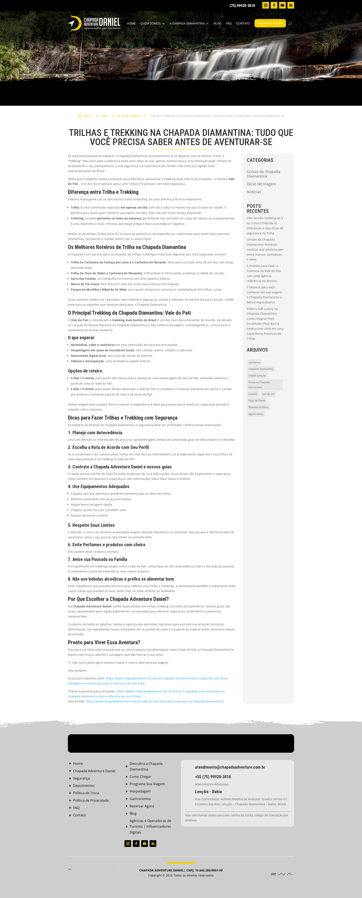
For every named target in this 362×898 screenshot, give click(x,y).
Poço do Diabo (256, 400)
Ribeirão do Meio (258, 407)
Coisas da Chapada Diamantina (263, 174)
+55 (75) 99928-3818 (213, 776)
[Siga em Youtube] (282, 5)
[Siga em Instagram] (265, 5)
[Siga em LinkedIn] (290, 5)
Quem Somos (150, 23)
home (131, 23)
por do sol (268, 394)
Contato (243, 23)
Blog (217, 23)
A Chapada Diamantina (187, 23)
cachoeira (254, 362)
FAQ (229, 23)
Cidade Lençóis (257, 375)
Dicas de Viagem (261, 184)
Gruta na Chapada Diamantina (259, 384)
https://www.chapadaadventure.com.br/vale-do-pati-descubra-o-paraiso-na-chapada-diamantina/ (155, 701)
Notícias (254, 192)
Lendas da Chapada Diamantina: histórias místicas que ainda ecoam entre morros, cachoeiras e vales (265, 249)
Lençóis (252, 394)
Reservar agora (270, 23)
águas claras (255, 414)
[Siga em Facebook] (274, 5)
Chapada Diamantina (260, 369)
